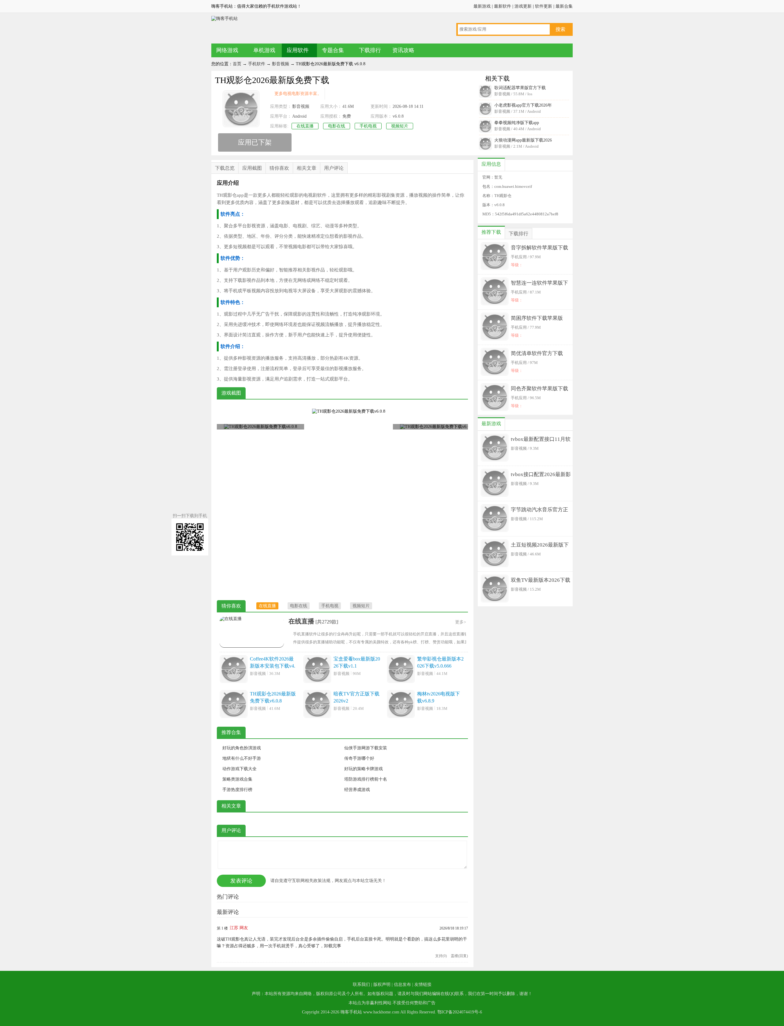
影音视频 (280, 64)
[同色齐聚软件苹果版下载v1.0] (494, 397)
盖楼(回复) (459, 956)
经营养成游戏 (357, 789)
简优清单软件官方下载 (537, 353)
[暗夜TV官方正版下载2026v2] (317, 704)
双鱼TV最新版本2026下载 (540, 580)
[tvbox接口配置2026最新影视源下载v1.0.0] (494, 483)
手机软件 (256, 64)
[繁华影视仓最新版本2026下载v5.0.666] (401, 669)
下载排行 (370, 50)
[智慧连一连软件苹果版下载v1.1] (494, 292)
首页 (237, 64)
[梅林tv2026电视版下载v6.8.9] (401, 704)
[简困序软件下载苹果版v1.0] (494, 327)
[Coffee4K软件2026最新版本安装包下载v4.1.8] (233, 669)
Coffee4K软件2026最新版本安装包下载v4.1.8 (272, 662)
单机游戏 (264, 50)
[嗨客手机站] (224, 18)
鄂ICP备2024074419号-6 (459, 1012)
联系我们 (361, 984)
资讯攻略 (403, 50)
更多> (460, 622)
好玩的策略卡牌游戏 (363, 769)
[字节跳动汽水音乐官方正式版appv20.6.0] (494, 518)
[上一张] (279, 501)
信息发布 (402, 984)
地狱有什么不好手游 (241, 758)
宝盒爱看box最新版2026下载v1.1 (357, 662)
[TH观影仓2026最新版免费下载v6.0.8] (233, 704)
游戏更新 (523, 6)
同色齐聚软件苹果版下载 (539, 389)
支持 (441, 956)
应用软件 (298, 50)
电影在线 (336, 126)
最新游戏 (482, 6)
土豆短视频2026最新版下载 (540, 546)
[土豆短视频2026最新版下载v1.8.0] (494, 554)
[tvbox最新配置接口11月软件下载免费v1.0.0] (494, 448)
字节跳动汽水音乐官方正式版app (539, 511)
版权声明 (381, 984)
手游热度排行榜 (237, 789)
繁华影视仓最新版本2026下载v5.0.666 (440, 662)
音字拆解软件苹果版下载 (539, 248)
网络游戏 (227, 50)
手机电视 (368, 126)
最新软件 (502, 6)
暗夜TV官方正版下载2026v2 (356, 697)
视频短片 (399, 126)
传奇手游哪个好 (359, 758)
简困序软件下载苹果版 (537, 318)
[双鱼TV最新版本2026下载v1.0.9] (494, 589)
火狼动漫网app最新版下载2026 (523, 140)
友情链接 (423, 984)
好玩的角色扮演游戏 (241, 748)
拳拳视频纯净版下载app (516, 122)
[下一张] (405, 501)
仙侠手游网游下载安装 (365, 748)
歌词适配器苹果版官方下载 (520, 87)
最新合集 (564, 6)
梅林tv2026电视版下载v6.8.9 (438, 697)
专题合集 (333, 50)
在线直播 (305, 126)
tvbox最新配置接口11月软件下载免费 (541, 440)
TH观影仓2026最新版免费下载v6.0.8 (273, 697)
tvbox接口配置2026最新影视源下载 (541, 475)
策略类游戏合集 (237, 779)
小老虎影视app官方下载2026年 (523, 105)
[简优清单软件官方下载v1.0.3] (494, 362)
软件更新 (543, 6)
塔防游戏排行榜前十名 (365, 779)
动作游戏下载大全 (239, 769)
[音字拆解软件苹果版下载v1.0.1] (494, 256)
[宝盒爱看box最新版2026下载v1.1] (317, 669)
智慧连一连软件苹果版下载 (539, 284)
